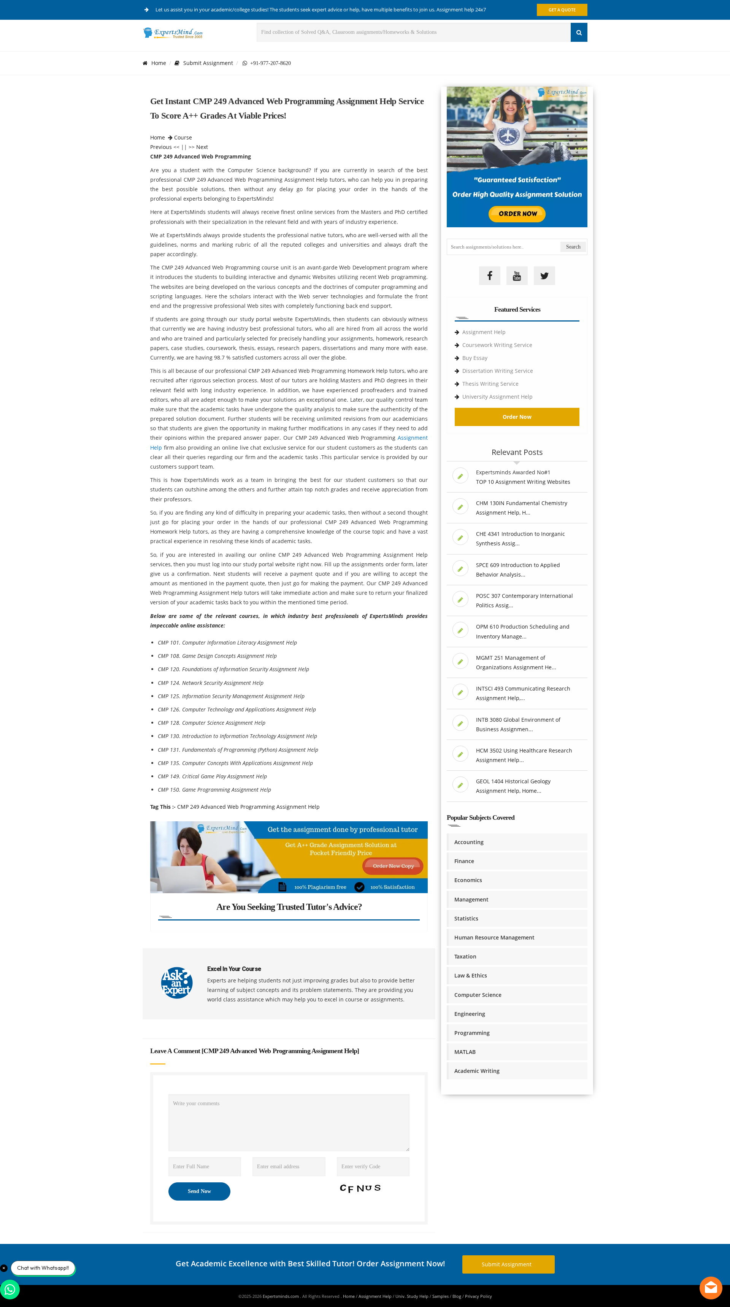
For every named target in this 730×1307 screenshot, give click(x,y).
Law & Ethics (470, 975)
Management (471, 899)
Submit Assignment (208, 63)
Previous (161, 147)
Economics (468, 880)
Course (183, 137)
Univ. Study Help (411, 1296)
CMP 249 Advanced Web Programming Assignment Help (248, 806)
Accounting (469, 842)
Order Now (517, 416)
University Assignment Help (497, 396)
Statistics (466, 918)
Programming (472, 1032)
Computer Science (477, 994)
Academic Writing (477, 1070)
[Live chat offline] (711, 1288)
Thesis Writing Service (490, 383)
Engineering (469, 1013)
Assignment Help (484, 332)
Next (202, 147)
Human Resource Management (494, 937)
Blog (456, 1296)
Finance (464, 861)
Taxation (465, 956)
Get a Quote (562, 10)
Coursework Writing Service (497, 345)
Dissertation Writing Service (497, 370)
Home (158, 63)
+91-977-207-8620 (269, 63)
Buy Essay (474, 357)
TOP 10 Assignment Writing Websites (523, 481)
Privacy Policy (478, 1296)
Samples (440, 1296)
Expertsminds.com (281, 1296)
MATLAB (465, 1051)
